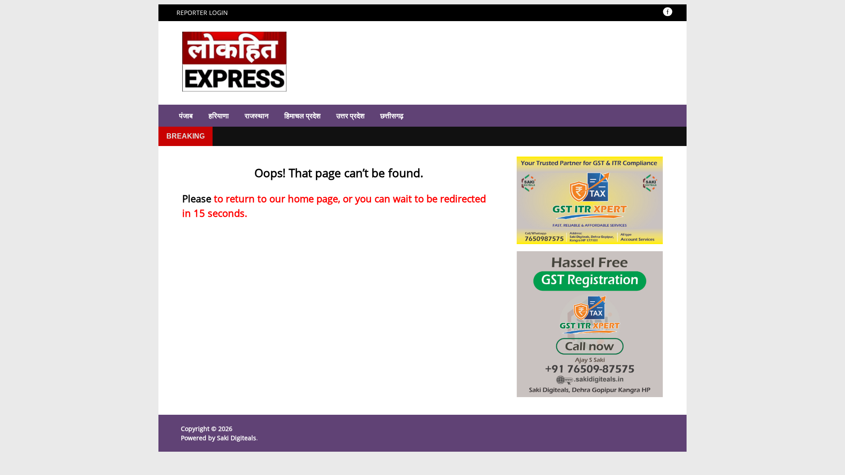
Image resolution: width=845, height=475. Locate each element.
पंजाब (186, 116)
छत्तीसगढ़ (392, 116)
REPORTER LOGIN (202, 12)
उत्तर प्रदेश (350, 116)
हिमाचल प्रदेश (302, 116)
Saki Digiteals (236, 438)
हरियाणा (219, 116)
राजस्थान (256, 116)
